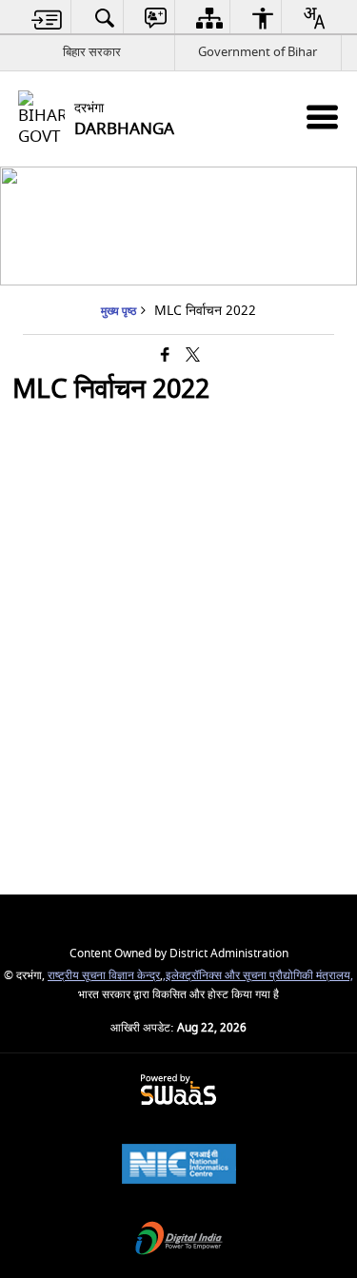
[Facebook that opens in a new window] (165, 356)
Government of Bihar (257, 52)
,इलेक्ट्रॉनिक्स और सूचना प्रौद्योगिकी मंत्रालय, (258, 976)
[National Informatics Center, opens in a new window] (179, 1166)
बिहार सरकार (92, 52)
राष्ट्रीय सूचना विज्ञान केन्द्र (104, 976)
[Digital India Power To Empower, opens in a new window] (179, 1240)
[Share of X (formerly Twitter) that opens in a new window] (193, 356)
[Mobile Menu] (322, 116)
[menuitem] (47, 17)
